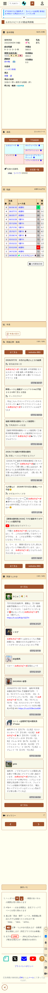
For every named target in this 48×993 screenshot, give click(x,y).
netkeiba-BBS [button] (35, 352)
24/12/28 (13, 251)
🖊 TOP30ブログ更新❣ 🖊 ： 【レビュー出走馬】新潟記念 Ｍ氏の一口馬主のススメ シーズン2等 (25, 12)
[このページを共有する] (5, 987)
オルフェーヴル (31, 145)
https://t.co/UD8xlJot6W (29, 708)
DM (21, 977)
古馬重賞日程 (36, 264)
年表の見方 (14, 334)
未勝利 (21, 207)
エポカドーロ (11, 145)
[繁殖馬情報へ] (18, 145)
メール (31, 977)
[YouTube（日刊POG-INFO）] (33, 958)
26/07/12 (13, 211)
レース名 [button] (21, 203)
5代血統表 (13, 140)
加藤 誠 (8, 76)
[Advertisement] (24, 107)
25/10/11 (13, 231)
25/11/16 (13, 227)
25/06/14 (13, 235)
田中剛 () (10, 61)
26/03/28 (13, 219)
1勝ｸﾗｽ (21, 219)
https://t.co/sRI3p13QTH (18, 618)
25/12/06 (13, 223)
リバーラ (17, 173)
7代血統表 (34, 140)
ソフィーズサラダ (32, 160)
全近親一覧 (34, 169)
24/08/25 (13, 255)
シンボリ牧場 (10, 69)
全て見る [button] (13, 352)
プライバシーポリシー (24, 966)
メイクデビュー (27, 255)
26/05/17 (13, 215)
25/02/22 (13, 243)
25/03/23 (13, 239)
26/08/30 (13, 207)
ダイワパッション (32, 150)
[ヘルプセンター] (42, 958)
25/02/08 (13, 247)
